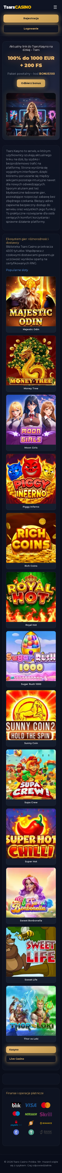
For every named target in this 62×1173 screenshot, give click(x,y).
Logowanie (31, 28)
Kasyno (14, 1049)
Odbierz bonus (31, 83)
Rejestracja (31, 18)
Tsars (17, 7)
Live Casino (16, 1058)
